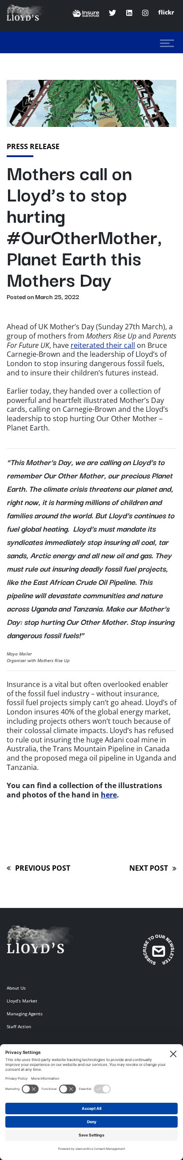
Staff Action (19, 1026)
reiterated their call (103, 345)
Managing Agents (25, 1013)
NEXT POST (148, 870)
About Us (16, 988)
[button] (167, 43)
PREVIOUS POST (38, 870)
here (109, 795)
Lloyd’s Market (22, 1001)
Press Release (33, 146)
